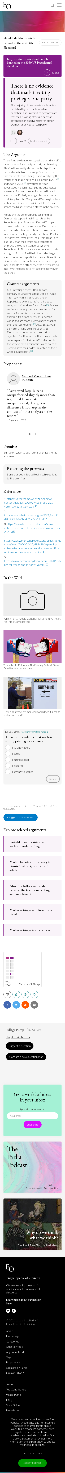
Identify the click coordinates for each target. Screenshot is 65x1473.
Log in (18, 452)
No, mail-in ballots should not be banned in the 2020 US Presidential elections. (29, 62)
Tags (8, 1357)
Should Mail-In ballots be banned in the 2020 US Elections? (19, 43)
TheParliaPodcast (17, 1156)
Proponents (13, 1362)
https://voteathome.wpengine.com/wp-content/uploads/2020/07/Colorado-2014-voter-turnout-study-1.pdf (29, 502)
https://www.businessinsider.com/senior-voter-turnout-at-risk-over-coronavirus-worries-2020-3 (32, 527)
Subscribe (32, 1124)
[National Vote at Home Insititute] (14, 132)
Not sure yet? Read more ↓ (34, 731)
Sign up (7, 452)
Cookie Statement (23, 1438)
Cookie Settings (32, 1453)
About (9, 1330)
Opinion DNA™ (15, 1372)
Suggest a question (20, 1045)
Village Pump (15, 1030)
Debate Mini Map (29, 984)
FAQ (9, 1400)
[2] (25, 183)
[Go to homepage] (7, 5)
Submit (53, 778)
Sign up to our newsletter (32, 1109)
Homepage (12, 1336)
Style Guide (13, 1405)
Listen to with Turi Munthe (41, 1186)
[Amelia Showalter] (20, 132)
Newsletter (13, 1410)
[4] (34, 323)
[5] (31, 351)
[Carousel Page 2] (35, 434)
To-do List (34, 1030)
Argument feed (15, 1352)
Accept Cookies (32, 1463)
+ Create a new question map (26, 1056)
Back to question (50, 42)
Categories (12, 1341)
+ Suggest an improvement (20, 817)
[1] (58, 179)
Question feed (14, 1346)
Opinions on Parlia (16, 1367)
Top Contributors (18, 1037)
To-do (9, 1384)
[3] (47, 304)
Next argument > (39, 140)
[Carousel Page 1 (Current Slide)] (30, 434)
